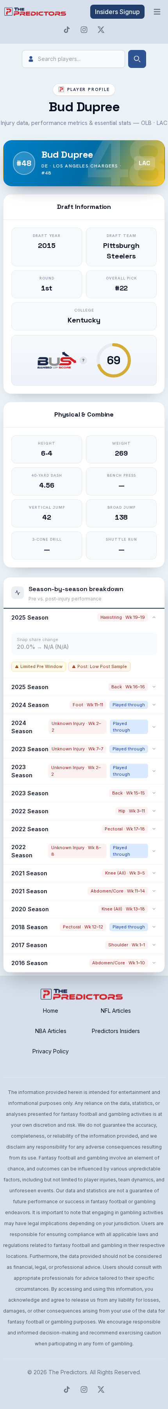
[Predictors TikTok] (67, 30)
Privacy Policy (50, 1051)
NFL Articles (116, 1010)
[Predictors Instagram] (84, 30)
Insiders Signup (117, 12)
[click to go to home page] (36, 11)
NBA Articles (50, 1031)
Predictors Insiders (116, 1031)
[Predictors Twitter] (101, 30)
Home (50, 1010)
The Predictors (67, 1372)
